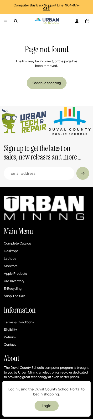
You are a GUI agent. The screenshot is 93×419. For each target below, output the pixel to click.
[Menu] (5, 20)
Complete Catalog (17, 243)
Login (47, 405)
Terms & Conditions (19, 322)
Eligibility (10, 329)
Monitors (10, 266)
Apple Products (15, 273)
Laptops (10, 258)
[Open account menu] (77, 21)
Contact (10, 344)
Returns (10, 337)
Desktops (11, 251)
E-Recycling (12, 288)
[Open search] (15, 21)
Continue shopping (46, 83)
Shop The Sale (15, 296)
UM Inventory (14, 281)
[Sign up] (82, 173)
